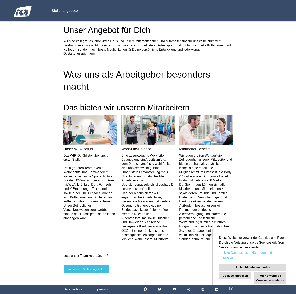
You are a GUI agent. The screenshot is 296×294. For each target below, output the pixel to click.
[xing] (188, 289)
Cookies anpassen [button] (235, 275)
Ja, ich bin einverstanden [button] (252, 267)
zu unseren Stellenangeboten (86, 269)
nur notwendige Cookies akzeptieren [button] (270, 278)
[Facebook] (145, 289)
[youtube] (174, 289)
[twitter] (159, 289)
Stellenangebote (65, 11)
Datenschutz (72, 289)
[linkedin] (216, 289)
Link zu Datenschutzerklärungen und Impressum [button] (246, 255)
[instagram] (202, 289)
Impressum (101, 289)
